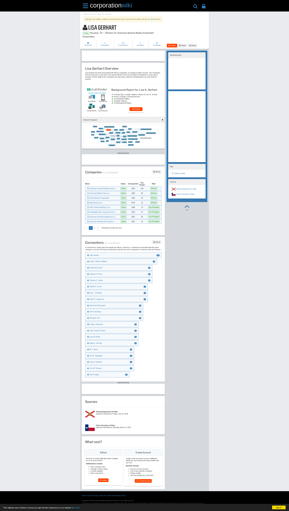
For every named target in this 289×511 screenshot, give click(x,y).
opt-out (153, 19)
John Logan (118, 135)
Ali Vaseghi (93, 134)
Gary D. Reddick (95, 362)
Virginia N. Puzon (101, 128)
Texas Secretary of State (185, 194)
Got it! (278, 507)
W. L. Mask (118, 138)
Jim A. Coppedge (95, 356)
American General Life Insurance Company (105, 221)
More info (75, 507)
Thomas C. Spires (102, 138)
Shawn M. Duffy (93, 131)
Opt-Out (103, 495)
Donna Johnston (102, 141)
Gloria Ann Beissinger (97, 305)
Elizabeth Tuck (94, 318)
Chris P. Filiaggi (107, 137)
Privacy (96, 495)
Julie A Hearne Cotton (97, 331)
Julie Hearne (124, 136)
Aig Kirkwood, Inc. (96, 203)
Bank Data (111, 495)
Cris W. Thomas (95, 368)
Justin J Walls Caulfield (97, 261)
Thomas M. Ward (95, 126)
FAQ (123, 495)
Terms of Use (87, 495)
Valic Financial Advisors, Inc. (102, 134)
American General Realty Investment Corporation (146, 129)
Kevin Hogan (94, 374)
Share (183, 45)
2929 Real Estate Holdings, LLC (100, 131)
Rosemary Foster (96, 137)
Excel (193, 45)
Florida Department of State (186, 189)
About (118, 495)
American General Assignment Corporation (105, 217)
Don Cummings (95, 312)
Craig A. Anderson (124, 126)
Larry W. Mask (94, 337)
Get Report (136, 109)
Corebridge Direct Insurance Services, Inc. (105, 212)
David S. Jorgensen (96, 299)
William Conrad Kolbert (124, 139)
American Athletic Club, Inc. (99, 193)
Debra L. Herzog (95, 343)
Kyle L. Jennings (113, 139)
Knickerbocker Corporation (111, 145)
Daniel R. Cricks (118, 142)
